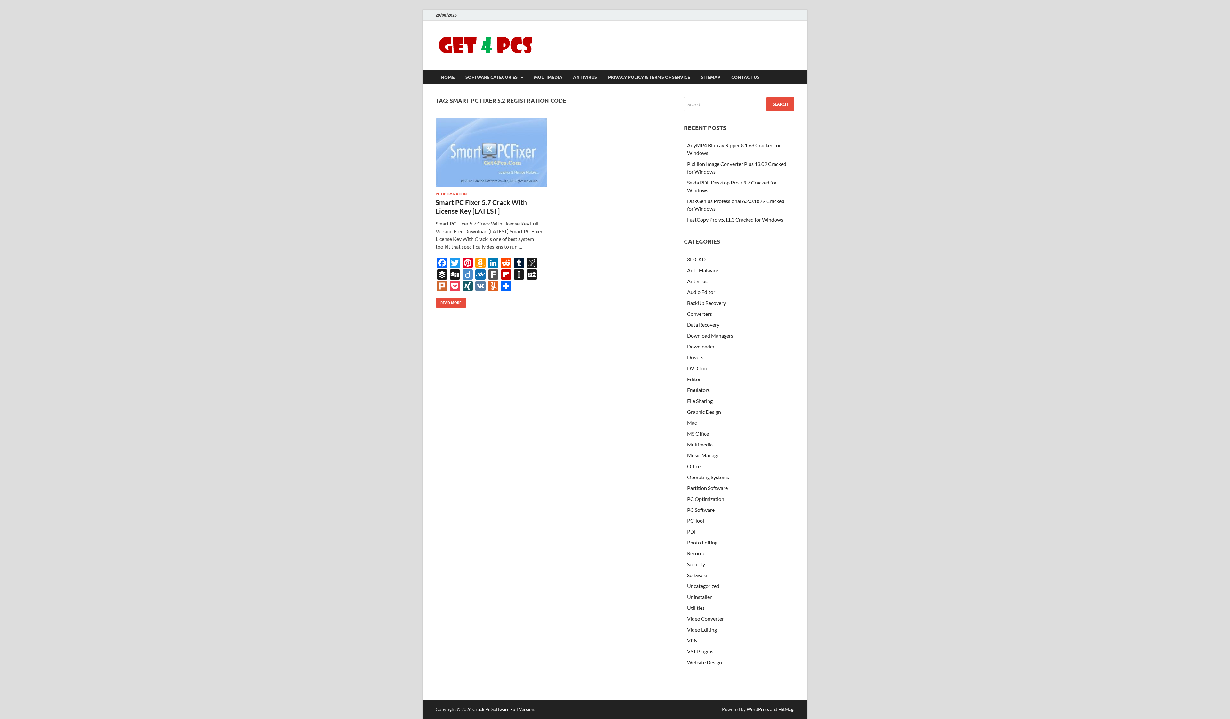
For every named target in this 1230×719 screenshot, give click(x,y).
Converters (699, 314)
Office (694, 466)
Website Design (704, 662)
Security (696, 564)
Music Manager (704, 455)
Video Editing (702, 629)
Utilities (696, 608)
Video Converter (705, 619)
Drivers (695, 357)
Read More (449, 301)
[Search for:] (739, 104)
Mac (692, 423)
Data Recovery (703, 325)
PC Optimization (451, 194)
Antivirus (585, 77)
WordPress (758, 709)
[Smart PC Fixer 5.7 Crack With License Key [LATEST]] (491, 152)
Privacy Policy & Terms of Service (649, 77)
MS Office (698, 433)
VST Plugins (700, 651)
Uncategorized (703, 586)
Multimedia (548, 77)
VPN (692, 640)
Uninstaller (699, 597)
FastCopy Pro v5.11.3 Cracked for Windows (735, 220)
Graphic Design (704, 412)
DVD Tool (698, 368)
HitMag (785, 709)
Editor (694, 379)
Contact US (745, 77)
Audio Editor (701, 292)
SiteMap (710, 77)
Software (697, 575)
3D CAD (696, 259)
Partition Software (707, 488)
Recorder (697, 553)
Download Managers (710, 335)
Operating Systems (708, 477)
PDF (692, 531)
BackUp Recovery (706, 303)
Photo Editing (702, 542)
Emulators (698, 390)
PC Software (701, 510)
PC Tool (695, 521)
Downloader (701, 346)
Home (448, 77)
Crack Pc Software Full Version (503, 709)
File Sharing (700, 401)
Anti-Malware (702, 270)
